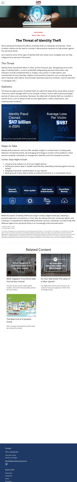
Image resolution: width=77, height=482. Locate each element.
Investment (8, 476)
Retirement (8, 473)
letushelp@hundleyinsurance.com (16, 461)
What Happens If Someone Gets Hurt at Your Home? (21, 280)
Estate (7, 478)
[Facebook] (6, 464)
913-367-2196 (14, 452)
